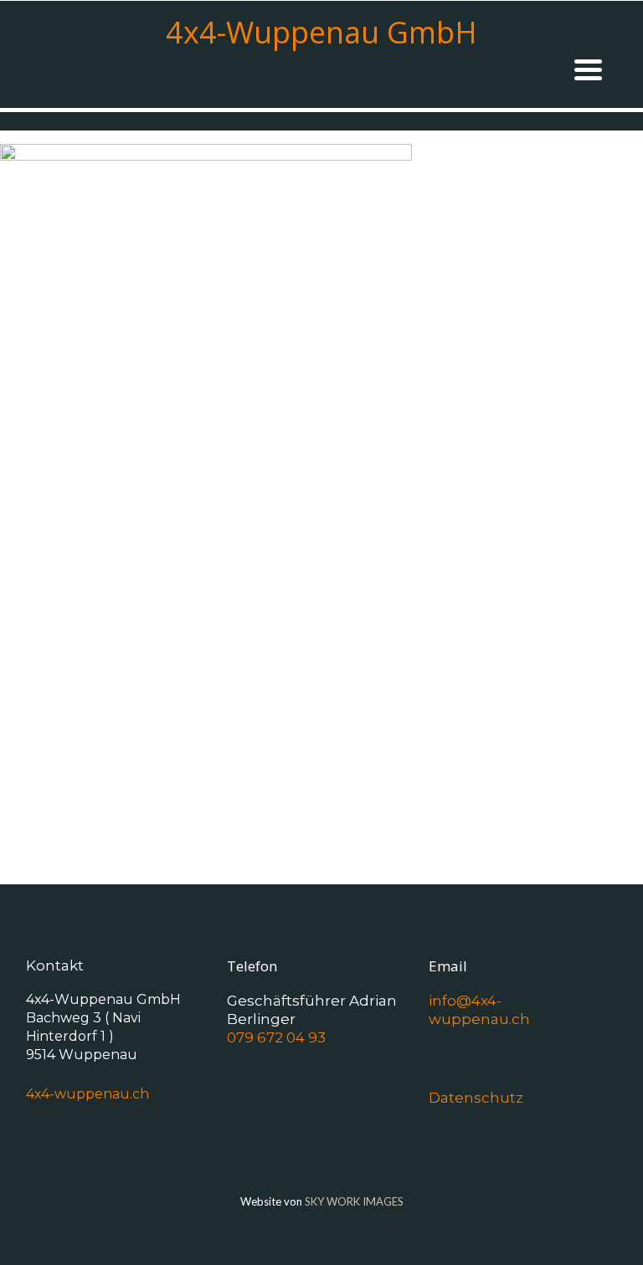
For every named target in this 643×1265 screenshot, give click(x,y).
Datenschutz (476, 1097)
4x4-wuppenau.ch (87, 1094)
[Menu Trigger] (588, 68)
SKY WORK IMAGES (354, 1201)
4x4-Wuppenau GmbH (321, 32)
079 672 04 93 (276, 1037)
